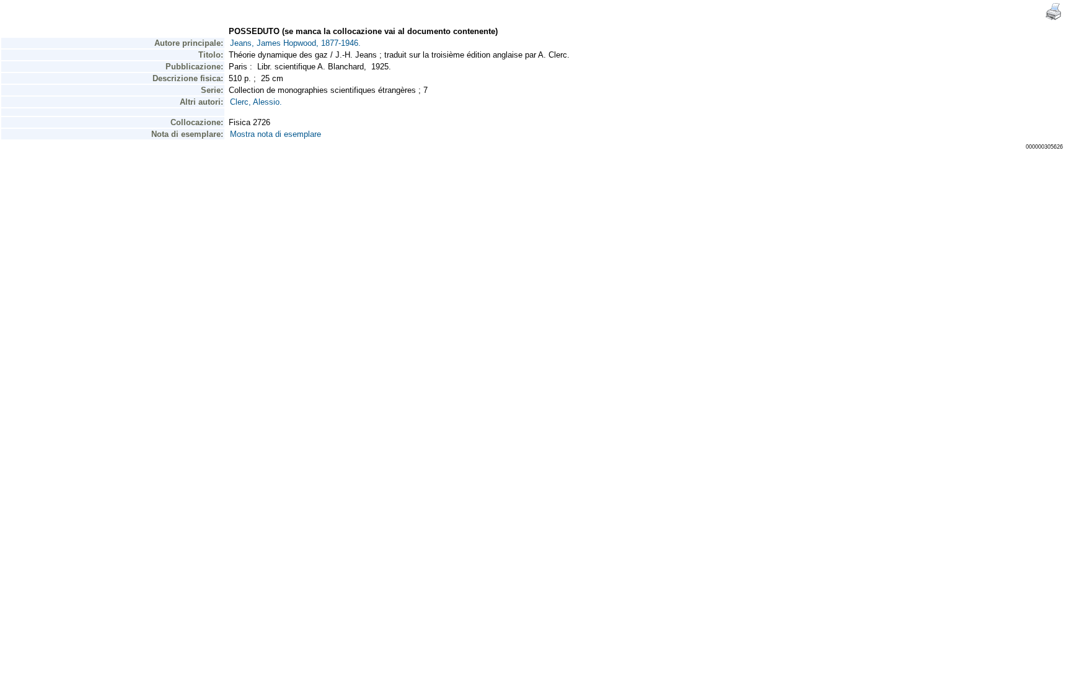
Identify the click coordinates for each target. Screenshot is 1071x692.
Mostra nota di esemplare (275, 134)
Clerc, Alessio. (256, 102)
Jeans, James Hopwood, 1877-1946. (295, 43)
